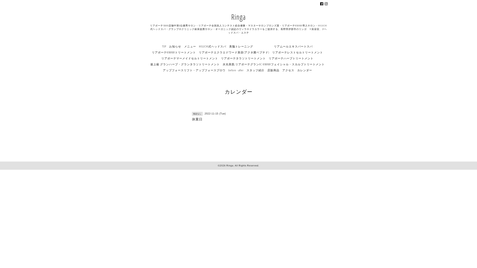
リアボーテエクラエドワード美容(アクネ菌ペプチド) (234, 52)
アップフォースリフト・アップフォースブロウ (194, 70)
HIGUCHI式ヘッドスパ (212, 46)
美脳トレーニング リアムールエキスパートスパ (271, 46)
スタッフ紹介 (255, 70)
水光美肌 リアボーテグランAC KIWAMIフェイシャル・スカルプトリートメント (274, 64)
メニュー (190, 46)
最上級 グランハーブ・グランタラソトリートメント (185, 64)
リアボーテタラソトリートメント (243, 58)
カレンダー (304, 70)
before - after (236, 70)
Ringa (238, 17)
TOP (164, 46)
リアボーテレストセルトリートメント (297, 52)
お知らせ (175, 46)
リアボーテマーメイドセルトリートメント (189, 58)
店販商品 (273, 70)
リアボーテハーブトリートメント (291, 58)
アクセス (288, 70)
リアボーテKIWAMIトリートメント (174, 52)
